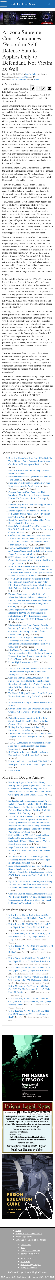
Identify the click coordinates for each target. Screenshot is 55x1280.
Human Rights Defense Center (29, 1233)
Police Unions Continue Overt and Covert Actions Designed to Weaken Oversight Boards (30, 735)
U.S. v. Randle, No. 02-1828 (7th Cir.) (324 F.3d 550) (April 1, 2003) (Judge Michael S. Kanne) (29, 926)
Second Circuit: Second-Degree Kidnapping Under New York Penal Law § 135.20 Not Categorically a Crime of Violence (30, 529)
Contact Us (26, 1244)
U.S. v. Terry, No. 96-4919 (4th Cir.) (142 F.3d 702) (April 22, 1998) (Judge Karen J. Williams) (29, 960)
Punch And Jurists (27, 921)
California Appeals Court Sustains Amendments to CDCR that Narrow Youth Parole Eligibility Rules (30, 874)
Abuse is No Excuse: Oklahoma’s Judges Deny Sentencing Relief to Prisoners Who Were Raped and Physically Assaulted (29, 859)
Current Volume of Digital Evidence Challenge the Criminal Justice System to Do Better (30, 710)
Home (18, 1230)
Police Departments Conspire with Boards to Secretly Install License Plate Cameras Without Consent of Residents (28, 721)
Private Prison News (30, 1253)
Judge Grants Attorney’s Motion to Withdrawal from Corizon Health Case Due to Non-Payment (29, 849)
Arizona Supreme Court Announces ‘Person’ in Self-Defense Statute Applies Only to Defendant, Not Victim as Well (29, 513)
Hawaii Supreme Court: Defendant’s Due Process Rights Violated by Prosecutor (29, 521)
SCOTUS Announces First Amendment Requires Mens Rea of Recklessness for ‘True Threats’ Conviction (29, 745)
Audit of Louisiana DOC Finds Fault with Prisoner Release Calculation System (30, 867)
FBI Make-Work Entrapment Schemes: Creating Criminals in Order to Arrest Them (29, 484)
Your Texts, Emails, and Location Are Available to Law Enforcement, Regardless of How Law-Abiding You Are (30, 671)
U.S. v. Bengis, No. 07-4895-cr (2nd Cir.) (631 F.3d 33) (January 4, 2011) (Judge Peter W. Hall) (29, 916)
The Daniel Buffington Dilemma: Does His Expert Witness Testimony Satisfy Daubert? (30, 695)
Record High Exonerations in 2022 (23, 662)
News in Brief (14, 770)
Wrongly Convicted (29, 1267)
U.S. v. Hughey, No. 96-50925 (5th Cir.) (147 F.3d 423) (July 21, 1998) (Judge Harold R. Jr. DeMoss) (30, 948)
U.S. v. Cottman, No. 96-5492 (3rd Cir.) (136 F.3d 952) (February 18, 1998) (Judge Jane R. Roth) (30, 978)
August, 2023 (23, 76)
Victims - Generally (18, 79)
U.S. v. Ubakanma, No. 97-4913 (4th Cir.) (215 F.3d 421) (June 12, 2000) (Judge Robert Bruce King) (29, 936)
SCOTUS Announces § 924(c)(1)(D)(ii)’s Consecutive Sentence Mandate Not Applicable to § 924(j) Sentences (30, 560)
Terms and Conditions (30, 1250)
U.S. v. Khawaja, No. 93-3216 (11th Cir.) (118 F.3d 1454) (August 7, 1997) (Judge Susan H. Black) (28, 1013)
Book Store (25, 1261)
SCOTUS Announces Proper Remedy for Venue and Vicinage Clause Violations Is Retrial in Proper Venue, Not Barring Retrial (30, 550)
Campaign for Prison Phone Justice (31, 1239)
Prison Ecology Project (31, 1264)
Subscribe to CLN (28, 1258)
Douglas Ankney (31, 74)
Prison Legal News (24, 1236)
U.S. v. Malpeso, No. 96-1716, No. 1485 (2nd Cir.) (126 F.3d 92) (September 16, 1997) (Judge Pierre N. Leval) (29, 989)
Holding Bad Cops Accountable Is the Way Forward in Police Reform (26, 729)
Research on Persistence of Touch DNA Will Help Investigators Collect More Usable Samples (30, 763)
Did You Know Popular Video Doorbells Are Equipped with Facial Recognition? (28, 753)
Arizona (36, 79)
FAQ (23, 1247)
